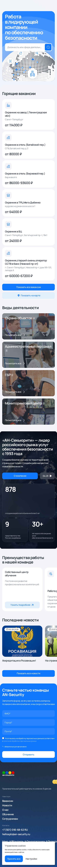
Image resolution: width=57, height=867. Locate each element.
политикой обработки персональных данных (19, 741)
